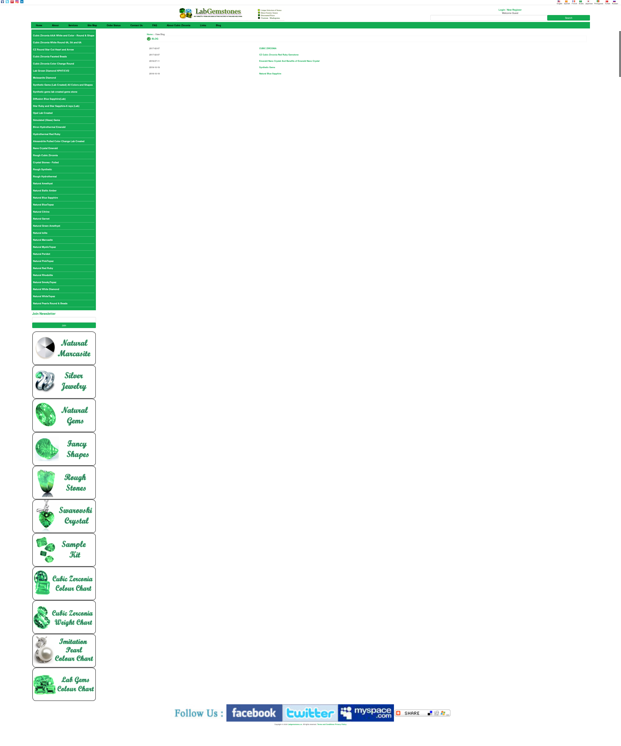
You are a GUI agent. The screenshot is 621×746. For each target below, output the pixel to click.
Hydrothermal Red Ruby (46, 134)
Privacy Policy (341, 724)
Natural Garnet (41, 218)
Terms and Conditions (325, 724)
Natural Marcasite (43, 240)
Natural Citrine (41, 211)
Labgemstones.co (295, 724)
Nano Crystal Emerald (45, 148)
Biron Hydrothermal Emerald (49, 127)
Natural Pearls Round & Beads (50, 303)
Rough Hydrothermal (45, 176)
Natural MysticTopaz (44, 247)
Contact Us (136, 25)
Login (502, 9)
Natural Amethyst (43, 183)
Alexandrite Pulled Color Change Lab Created (58, 141)
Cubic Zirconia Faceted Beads (50, 56)
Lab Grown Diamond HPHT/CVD (51, 70)
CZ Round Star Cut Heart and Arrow (53, 49)
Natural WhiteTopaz (44, 296)
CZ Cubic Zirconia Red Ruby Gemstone (279, 54)
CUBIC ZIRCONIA (267, 48)
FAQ (154, 25)
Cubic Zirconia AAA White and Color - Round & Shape (63, 35)
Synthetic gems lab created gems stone (55, 91)
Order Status (114, 25)
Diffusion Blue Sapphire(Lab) (49, 99)
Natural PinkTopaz (43, 261)
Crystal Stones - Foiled (46, 162)
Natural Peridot (41, 254)
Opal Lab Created (43, 113)
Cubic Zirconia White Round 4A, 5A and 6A (57, 42)
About (55, 25)
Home (39, 25)
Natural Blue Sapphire (270, 73)
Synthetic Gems (267, 67)
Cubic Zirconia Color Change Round (53, 63)
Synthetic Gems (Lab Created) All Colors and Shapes (63, 84)
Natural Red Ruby (43, 268)
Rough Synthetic (42, 169)
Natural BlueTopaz (43, 204)
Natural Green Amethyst (46, 225)
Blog (218, 25)
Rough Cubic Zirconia (45, 155)
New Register (514, 9)
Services (73, 25)
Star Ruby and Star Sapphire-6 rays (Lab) (56, 106)
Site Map (92, 25)
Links (203, 25)
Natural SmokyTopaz (44, 282)
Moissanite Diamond (44, 77)
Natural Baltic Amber (45, 190)
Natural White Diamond (46, 289)
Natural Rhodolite (43, 275)
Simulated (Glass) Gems (46, 120)
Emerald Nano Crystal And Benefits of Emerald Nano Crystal (289, 60)
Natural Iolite (40, 233)
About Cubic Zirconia (178, 25)
